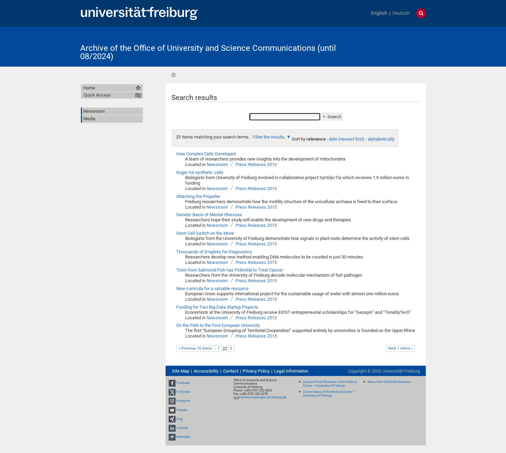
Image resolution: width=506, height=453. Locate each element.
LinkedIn (182, 428)
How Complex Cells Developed (205, 153)
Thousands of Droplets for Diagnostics (214, 251)
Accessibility (206, 371)
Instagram (183, 401)
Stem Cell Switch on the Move (205, 233)
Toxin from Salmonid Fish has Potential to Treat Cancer (229, 270)
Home (173, 75)
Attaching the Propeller (198, 196)
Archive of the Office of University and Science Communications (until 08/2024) (208, 52)
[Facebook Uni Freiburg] (172, 383)
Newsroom (217, 164)
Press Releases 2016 (256, 164)
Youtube (182, 410)
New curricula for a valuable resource (212, 288)
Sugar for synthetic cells (199, 172)
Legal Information (291, 371)
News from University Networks (389, 382)
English (379, 13)
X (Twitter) (183, 392)
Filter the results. (269, 137)
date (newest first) (347, 139)
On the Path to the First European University (218, 325)
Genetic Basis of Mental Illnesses (209, 214)
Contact (230, 371)
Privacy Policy (256, 371)
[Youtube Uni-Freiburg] (172, 410)
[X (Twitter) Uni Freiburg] (172, 392)
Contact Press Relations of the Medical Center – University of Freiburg (330, 383)
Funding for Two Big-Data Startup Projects (217, 307)
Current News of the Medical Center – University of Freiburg (329, 393)
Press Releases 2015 (256, 188)
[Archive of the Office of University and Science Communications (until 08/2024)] (392, 46)
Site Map (180, 371)
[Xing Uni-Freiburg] (172, 419)
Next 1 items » (400, 348)
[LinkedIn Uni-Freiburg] (172, 428)
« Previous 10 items (195, 348)
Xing (179, 419)
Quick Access (97, 95)
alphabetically (381, 139)
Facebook (183, 383)
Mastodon (183, 437)
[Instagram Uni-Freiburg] (172, 401)
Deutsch (401, 13)
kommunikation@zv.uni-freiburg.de (262, 397)
